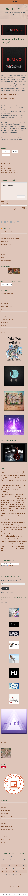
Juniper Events (11, 509)
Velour (8, 541)
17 (23, 869)
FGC (15, 499)
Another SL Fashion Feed (7, 294)
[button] (10, 456)
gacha (11, 501)
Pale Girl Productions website (9, 102)
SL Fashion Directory (6, 329)
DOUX (15, 492)
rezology (16, 522)
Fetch (13, 499)
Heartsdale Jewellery (15, 504)
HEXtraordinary (4, 507)
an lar (6, 475)
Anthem (9, 475)
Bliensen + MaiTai (14, 485)
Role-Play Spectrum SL (6, 316)
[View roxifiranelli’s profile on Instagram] (5, 222)
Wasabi (7, 544)
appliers (19, 475)
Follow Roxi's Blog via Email (10, 576)
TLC (18, 538)
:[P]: (8, 473)
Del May (4, 492)
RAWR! (12, 522)
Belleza (4, 482)
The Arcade (12, 534)
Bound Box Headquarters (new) (10, 94)
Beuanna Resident (20, 483)
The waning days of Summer (8, 248)
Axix (19, 478)
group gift (15, 502)
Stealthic (3, 530)
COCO (9, 490)
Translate (12, 565)
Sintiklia (7, 528)
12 (6, 869)
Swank (8, 532)
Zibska (22, 547)
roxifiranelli (6, 166)
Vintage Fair (13, 541)
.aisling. (22, 471)
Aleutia (16, 473)
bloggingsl (3, 297)
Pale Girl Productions (9, 168)
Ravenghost (7, 522)
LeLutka (4, 513)
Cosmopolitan (21, 490)
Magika (8, 516)
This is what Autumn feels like (8, 232)
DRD (18, 492)
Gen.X (15, 500)
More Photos (4, 276)
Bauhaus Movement (9, 480)
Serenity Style (17, 525)
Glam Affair (4, 502)
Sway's (12, 532)
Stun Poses (14, 530)
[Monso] (15, 549)
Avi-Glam (15, 478)
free (4, 500)
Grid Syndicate (4, 303)
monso (3, 518)
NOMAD (3, 520)
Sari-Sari (23, 522)
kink (10, 171)
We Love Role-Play (12, 545)
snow (21, 528)
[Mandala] (4, 549)
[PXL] (18, 549)
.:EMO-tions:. (17, 471)
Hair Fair (22, 502)
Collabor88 (15, 490)
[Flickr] (18, 222)
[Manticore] (9, 549)
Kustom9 (3, 511)
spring (24, 528)
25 (2, 875)
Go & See (9, 502)
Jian (6, 508)
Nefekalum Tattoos (16, 518)
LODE (2, 516)
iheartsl (3, 310)
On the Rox (14, 9)
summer (20, 530)
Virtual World (21, 541)
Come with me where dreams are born (10, 238)
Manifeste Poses (20, 516)
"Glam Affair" (10, 471)
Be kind (3, 257)
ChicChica (18, 488)
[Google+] (14, 222)
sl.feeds (3, 332)
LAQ (10, 510)
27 (9, 875)
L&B (8, 511)
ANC (3, 475)
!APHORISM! (3, 471)
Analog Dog (22, 473)
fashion (10, 499)
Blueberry (20, 485)
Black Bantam (5, 485)
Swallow (4, 532)
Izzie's (3, 509)
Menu (15, 2)
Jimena (3, 254)
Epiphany (21, 494)
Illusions (23, 507)
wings (14, 546)
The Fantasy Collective (21, 534)
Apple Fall (13, 475)
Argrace (4, 477)
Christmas (4, 490)
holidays (15, 507)
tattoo (7, 534)
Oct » (6, 879)
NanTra (11, 518)
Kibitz (25, 508)
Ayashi (22, 478)
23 (20, 872)
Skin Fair (15, 528)
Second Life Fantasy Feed (7, 319)
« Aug (2, 879)
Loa (25, 514)
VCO (6, 541)
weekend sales (14, 544)
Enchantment (6, 494)
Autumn (10, 478)
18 (2, 872)
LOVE (5, 516)
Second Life (7, 525)
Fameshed (12, 497)
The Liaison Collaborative (11, 536)
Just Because (20, 508)
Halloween (4, 504)
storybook (8, 530)
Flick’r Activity (7, 228)
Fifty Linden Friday (21, 499)
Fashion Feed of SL (5, 300)
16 (20, 869)
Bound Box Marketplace (8, 98)
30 (20, 875)
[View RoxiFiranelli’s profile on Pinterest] (8, 222)
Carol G (8, 487)
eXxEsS (7, 497)
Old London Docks (5, 313)
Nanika (7, 518)
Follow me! (5, 588)
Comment (21, 197)
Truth (22, 539)
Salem (19, 522)
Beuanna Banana (12, 483)
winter (18, 547)
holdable (10, 507)
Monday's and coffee (6, 261)
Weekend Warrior (5, 235)
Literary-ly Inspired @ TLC (18, 208)
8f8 (2, 473)
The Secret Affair (11, 539)
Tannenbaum (23, 532)
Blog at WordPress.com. (14, 886)
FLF (2, 500)
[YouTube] (11, 222)
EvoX (3, 496)
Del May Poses (11, 492)
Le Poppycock (12, 514)
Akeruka (12, 473)
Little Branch (20, 513)
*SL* (14, 471)
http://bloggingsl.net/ (6, 306)
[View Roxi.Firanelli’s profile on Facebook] (2, 222)
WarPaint (3, 544)
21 (13, 872)
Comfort (3, 251)
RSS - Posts (4, 742)
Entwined (16, 494)
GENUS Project (20, 500)
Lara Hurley (16, 511)
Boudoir (4, 487)
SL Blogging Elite (5, 326)
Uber (3, 541)
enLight (12, 494)
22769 (6, 473)
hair (19, 502)
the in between (4, 241)
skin (11, 528)
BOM (23, 485)
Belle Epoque (23, 480)
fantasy (18, 497)
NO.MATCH (23, 518)
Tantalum (3, 534)
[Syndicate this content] (1, 228)
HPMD (19, 507)
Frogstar (7, 500)
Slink (19, 527)
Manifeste (13, 516)
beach (19, 480)
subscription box (13, 172)
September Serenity (6, 245)
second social (4, 322)
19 (6, 872)
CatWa (13, 487)
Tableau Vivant (17, 532)
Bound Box (5, 171)
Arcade (23, 475)
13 (9, 869)
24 (23, 872)
